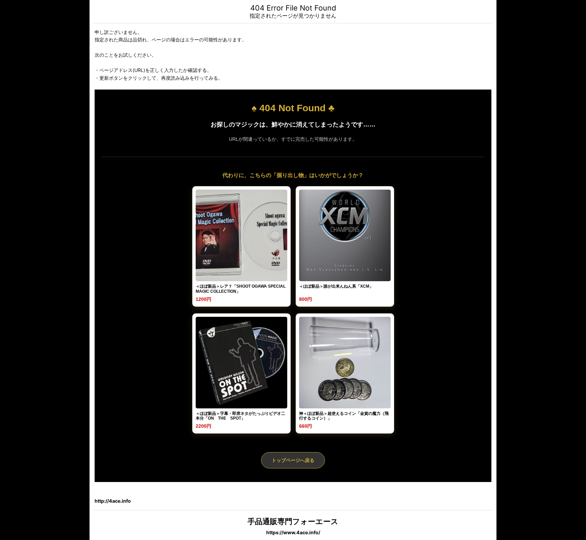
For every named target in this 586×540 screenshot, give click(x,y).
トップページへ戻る (293, 460)
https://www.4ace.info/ (293, 532)
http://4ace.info (113, 501)
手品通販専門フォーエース (293, 521)
